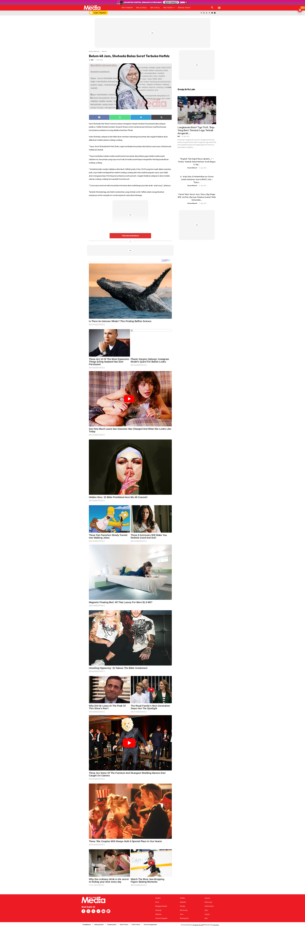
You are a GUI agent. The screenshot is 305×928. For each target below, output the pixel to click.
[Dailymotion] (214, 13)
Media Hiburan (94, 51)
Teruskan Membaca (130, 236)
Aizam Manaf (192, 168)
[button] (212, 7)
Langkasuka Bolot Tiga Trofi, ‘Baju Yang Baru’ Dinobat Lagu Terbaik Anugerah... (196, 130)
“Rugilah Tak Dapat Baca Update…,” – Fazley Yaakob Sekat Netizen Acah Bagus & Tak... (197, 161)
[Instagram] (204, 13)
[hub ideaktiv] (219, 6)
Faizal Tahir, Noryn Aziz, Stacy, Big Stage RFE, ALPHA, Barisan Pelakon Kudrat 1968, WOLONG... (197, 197)
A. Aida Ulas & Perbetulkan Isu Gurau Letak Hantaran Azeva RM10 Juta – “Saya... (197, 179)
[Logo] (92, 7)
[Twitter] (206, 13)
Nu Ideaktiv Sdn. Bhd (198, 924)
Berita (104, 51)
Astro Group (216, 924)
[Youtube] (212, 13)
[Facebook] (201, 13)
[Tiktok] (209, 13)
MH (92, 60)
